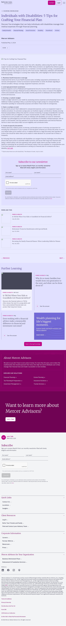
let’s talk (10, 148)
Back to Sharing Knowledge (33, 344)
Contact (51, 3)
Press (4, 547)
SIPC (6, 585)
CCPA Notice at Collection (8, 613)
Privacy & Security (6, 602)
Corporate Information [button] (11, 533)
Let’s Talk (10, 419)
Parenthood (49, 30)
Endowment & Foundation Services (14, 562)
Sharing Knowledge (11, 11)
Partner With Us (7, 541)
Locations (5, 505)
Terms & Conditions (6, 599)
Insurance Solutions (40, 380)
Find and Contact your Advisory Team (14, 526)
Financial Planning (18, 30)
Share (4, 47)
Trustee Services (39, 384)
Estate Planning (39, 377)
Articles (57, 30)
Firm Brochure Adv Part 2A (8, 606)
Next (61, 258)
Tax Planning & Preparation (12, 380)
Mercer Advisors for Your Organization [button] (17, 554)
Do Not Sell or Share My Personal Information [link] (13, 616)
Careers (5, 537)
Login (58, 3)
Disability (40, 30)
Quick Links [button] (6, 497)
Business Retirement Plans (11, 559)
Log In (4, 520)
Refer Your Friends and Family (12, 523)
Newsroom (6, 544)
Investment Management (12, 384)
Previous (6, 258)
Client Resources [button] (8, 515)
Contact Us (6, 502)
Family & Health (6, 30)
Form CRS (3, 609)
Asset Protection (30, 30)
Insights (5, 508)
